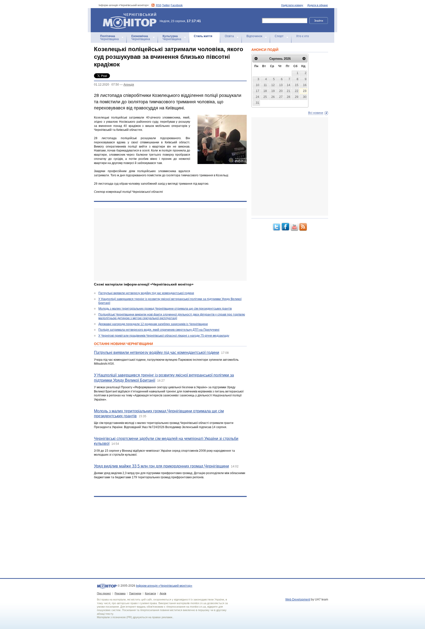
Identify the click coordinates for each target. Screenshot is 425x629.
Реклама (120, 593)
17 (257, 91)
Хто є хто (302, 36)
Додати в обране (317, 5)
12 (273, 85)
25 (265, 97)
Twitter (166, 5)
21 (288, 91)
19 (273, 91)
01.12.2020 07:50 (106, 84)
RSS (158, 5)
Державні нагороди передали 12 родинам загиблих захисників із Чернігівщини (153, 324)
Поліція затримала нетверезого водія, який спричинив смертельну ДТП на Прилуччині (158, 329)
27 (281, 97)
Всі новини (315, 113)
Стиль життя (203, 36)
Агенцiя (128, 84)
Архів (163, 593)
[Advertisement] (170, 244)
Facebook (177, 5)
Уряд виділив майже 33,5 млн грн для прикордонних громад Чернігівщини (161, 466)
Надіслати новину (292, 5)
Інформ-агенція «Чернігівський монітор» (127, 14)
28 (288, 97)
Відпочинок (254, 36)
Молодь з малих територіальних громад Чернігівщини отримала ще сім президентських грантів (165, 308)
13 (281, 85)
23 (304, 91)
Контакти (150, 593)
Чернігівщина (109, 37)
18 (265, 91)
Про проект (104, 593)
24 (257, 97)
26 (273, 97)
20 (281, 91)
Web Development (297, 599)
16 (304, 85)
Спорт (279, 36)
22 (296, 91)
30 (304, 97)
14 (288, 85)
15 (296, 85)
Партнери (135, 593)
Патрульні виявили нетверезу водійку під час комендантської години (146, 293)
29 (296, 97)
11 (265, 85)
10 (257, 85)
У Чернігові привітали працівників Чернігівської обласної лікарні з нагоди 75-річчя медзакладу (163, 335)
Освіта (229, 36)
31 (257, 103)
